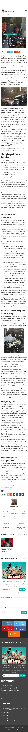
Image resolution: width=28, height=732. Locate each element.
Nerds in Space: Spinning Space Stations (6, 527)
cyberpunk (6, 490)
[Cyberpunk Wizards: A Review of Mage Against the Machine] (7, 542)
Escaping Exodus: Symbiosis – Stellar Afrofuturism (20, 527)
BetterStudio (17, 729)
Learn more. (14, 709)
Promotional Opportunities (7, 697)
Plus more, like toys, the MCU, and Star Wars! (12, 720)
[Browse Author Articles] (14, 502)
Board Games (6, 712)
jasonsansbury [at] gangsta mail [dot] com (10, 690)
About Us (3, 698)
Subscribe (22, 589)
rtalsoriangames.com (6, 487)
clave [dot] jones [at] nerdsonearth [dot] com (11, 687)
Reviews (5, 34)
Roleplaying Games (13, 34)
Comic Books (5, 715)
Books (3, 539)
